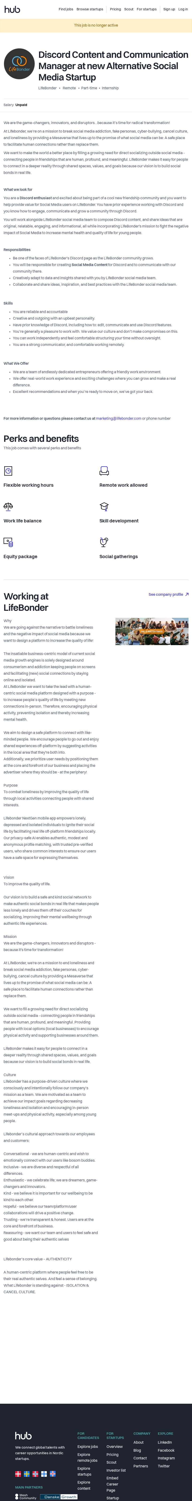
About (138, 1443)
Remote (69, 88)
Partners (140, 1466)
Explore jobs (88, 1447)
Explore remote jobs (87, 1458)
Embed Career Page (112, 1484)
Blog (137, 1451)
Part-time (89, 88)
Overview (115, 1447)
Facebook (166, 1451)
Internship (110, 88)
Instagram (166, 1458)
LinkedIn (165, 1443)
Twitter (164, 1466)
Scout (111, 1463)
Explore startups (84, 1472)
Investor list (116, 1471)
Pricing (112, 1455)
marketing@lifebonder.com (118, 419)
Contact (140, 1458)
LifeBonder (47, 88)
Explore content (84, 1486)
